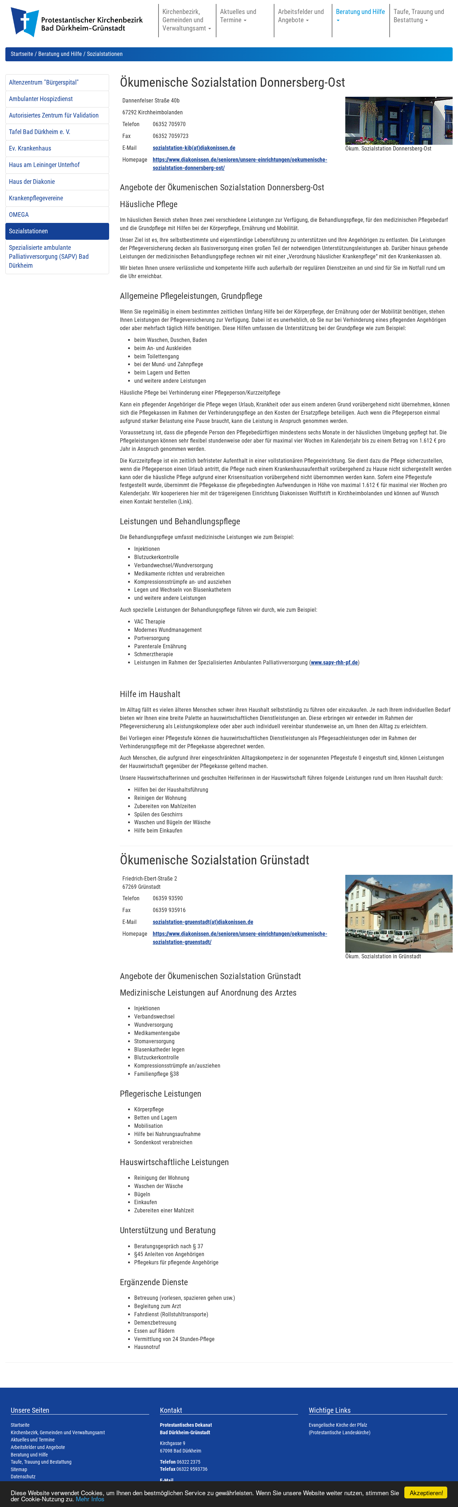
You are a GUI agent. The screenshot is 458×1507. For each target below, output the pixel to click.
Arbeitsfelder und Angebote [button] (301, 16)
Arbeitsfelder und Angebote (38, 1447)
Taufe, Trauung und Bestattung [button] (419, 16)
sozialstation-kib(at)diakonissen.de (194, 147)
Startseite (22, 54)
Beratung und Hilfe (60, 54)
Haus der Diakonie (32, 181)
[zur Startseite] (80, 25)
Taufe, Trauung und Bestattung (41, 1462)
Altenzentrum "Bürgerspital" (44, 82)
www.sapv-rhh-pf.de (334, 662)
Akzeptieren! (426, 1492)
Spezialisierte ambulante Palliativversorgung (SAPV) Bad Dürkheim (49, 256)
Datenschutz (23, 1477)
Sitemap (19, 1470)
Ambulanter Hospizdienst (41, 98)
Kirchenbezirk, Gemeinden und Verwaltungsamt (58, 1433)
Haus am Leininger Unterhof (44, 164)
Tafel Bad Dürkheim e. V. (39, 131)
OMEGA (19, 214)
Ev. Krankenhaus (30, 148)
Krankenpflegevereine (36, 198)
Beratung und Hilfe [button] (361, 12)
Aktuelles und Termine (33, 1440)
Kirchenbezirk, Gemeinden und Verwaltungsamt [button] (185, 20)
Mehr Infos (90, 1498)
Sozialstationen (28, 231)
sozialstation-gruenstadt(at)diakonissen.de (203, 922)
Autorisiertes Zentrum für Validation (54, 115)
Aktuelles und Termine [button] (238, 16)
